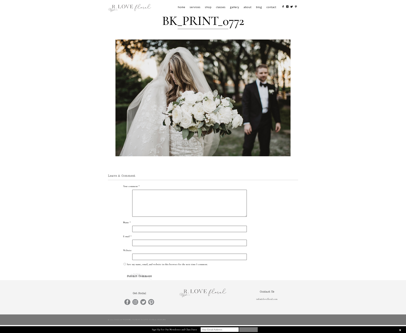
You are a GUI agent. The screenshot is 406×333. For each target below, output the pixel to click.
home (181, 7)
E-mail (127, 236)
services (195, 7)
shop (208, 7)
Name (127, 222)
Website (127, 250)
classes (221, 7)
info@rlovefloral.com (266, 299)
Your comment (131, 186)
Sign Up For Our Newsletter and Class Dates (174, 329)
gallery (234, 7)
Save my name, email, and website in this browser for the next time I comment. (167, 264)
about (248, 7)
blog (259, 7)
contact (271, 7)
